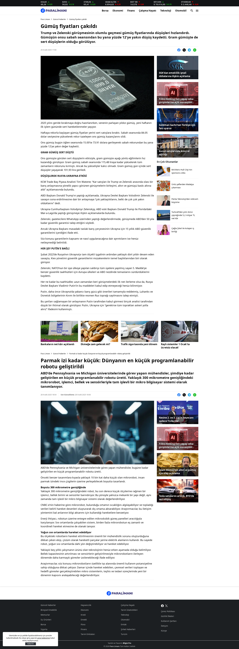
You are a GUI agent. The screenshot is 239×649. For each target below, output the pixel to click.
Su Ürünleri (46, 619)
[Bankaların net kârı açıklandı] (59, 331)
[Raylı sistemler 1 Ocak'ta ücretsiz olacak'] (179, 331)
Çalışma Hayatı (147, 10)
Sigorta (44, 629)
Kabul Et (30, 643)
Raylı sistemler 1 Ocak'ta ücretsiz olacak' (175, 346)
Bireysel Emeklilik (49, 610)
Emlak (123, 624)
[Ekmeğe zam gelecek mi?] (99, 331)
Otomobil (180, 10)
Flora (83, 624)
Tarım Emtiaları (88, 634)
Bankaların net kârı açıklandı (57, 344)
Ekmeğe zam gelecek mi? (95, 344)
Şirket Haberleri (128, 629)
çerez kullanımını (43, 638)
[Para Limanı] (54, 10)
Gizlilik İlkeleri (167, 616)
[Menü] (197, 10)
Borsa (105, 10)
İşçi (42, 634)
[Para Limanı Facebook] (162, 605)
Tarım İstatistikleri (129, 610)
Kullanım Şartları (169, 621)
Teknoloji (165, 10)
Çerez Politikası (168, 611)
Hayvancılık (86, 605)
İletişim (164, 626)
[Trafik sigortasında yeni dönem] (139, 331)
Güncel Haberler (59, 19)
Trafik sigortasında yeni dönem (139, 344)
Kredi (83, 614)
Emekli (84, 619)
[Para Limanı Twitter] (166, 605)
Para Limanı (45, 19)
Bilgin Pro (127, 643)
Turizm (124, 634)
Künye (164, 630)
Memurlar (45, 614)
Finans (131, 10)
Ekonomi (118, 10)
